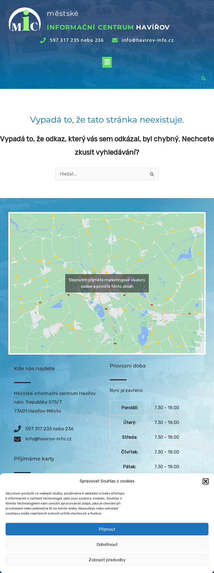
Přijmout (107, 529)
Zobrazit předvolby (107, 559)
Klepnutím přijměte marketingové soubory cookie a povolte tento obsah (107, 283)
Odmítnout (107, 544)
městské (63, 13)
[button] (205, 481)
